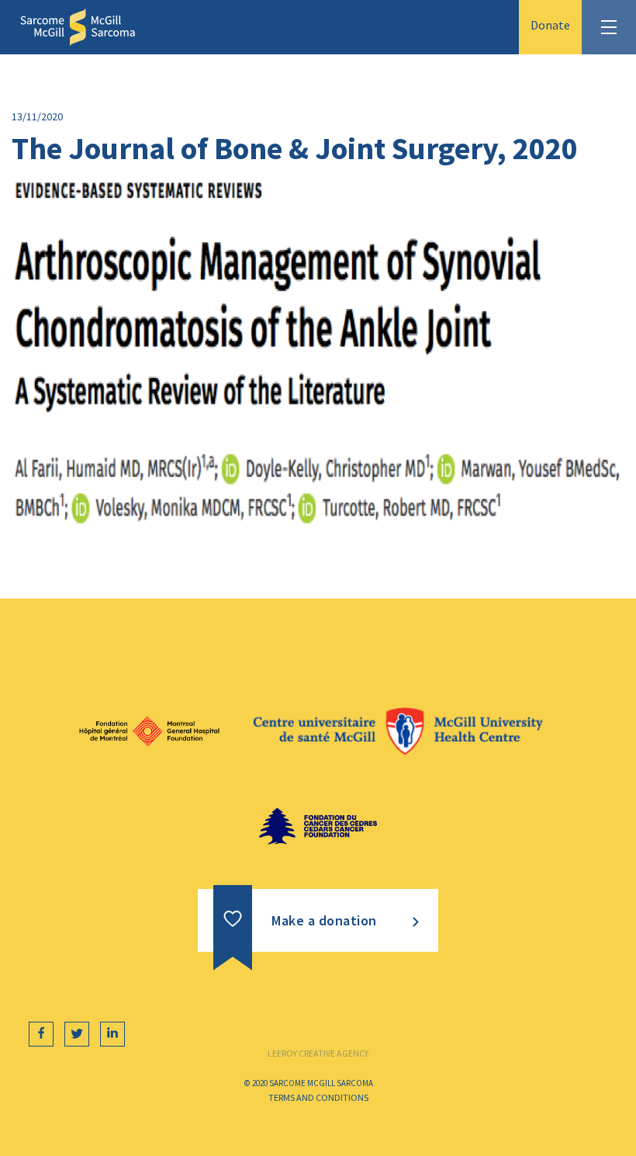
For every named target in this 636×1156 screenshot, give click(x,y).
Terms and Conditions (318, 1097)
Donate (550, 25)
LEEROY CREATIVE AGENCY (318, 1053)
